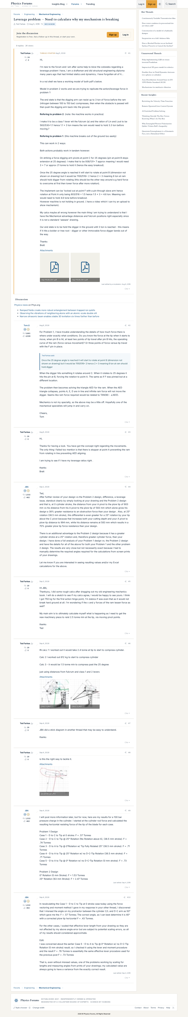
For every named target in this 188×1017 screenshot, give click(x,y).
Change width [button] (38, 1008)
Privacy (161, 1008)
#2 (129, 325)
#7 (129, 723)
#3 (129, 432)
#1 (129, 53)
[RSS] (173, 1007)
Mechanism (50, 24)
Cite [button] (126, 289)
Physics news (21, 305)
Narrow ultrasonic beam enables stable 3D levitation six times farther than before (59, 316)
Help (168, 1008)
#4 (129, 487)
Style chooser (21, 1008)
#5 (129, 581)
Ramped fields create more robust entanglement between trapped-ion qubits (57, 310)
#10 (128, 897)
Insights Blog (58, 4)
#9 (129, 810)
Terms (153, 1008)
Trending (90, 4)
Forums (75, 4)
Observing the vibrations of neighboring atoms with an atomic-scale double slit (58, 313)
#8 (129, 752)
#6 (129, 643)
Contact (138, 1008)
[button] (67, 4)
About (146, 1008)
